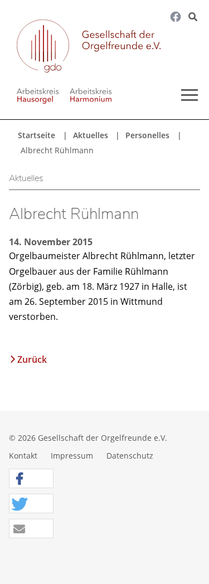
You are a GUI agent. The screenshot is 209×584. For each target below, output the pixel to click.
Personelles (147, 135)
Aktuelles (90, 135)
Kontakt (23, 455)
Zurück (32, 359)
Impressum (72, 455)
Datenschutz (129, 455)
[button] (31, 479)
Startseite (36, 135)
